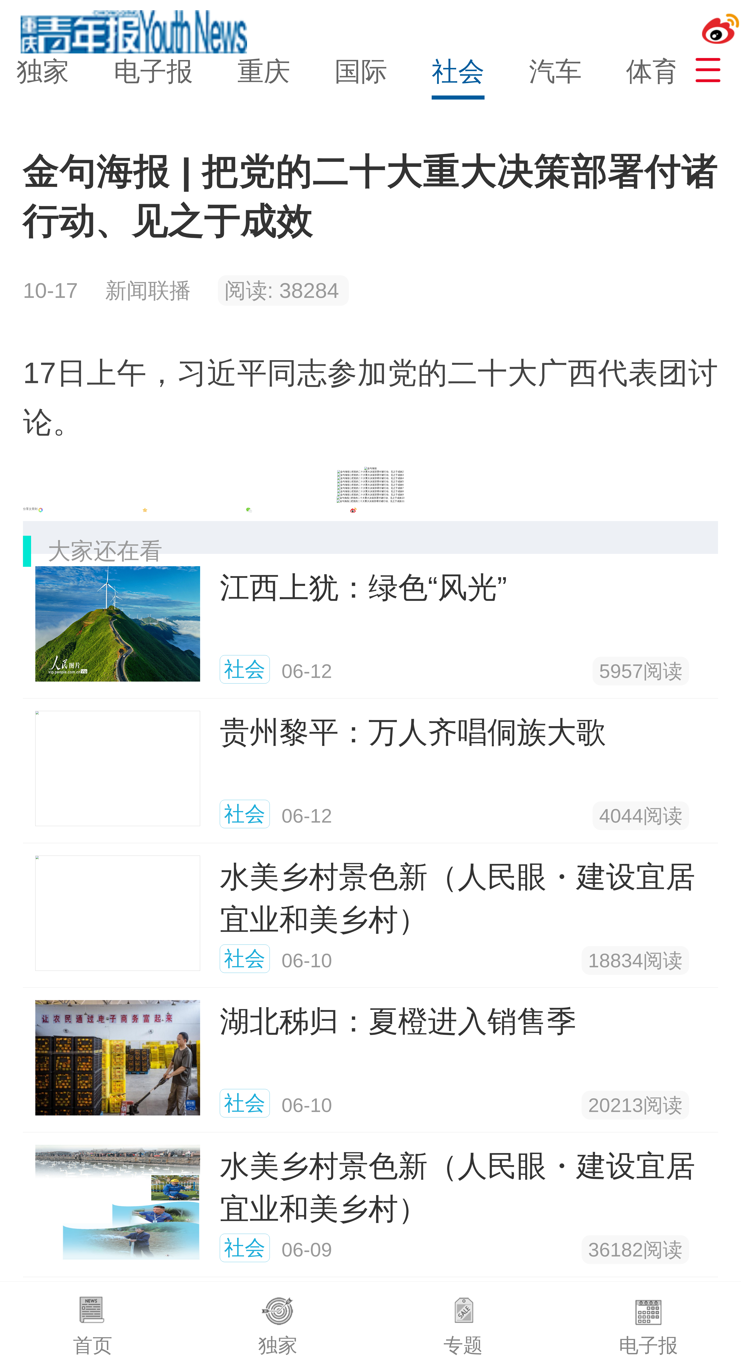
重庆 (263, 71)
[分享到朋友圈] (40, 510)
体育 (652, 71)
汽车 (555, 71)
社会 (458, 71)
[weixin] (249, 510)
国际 (360, 71)
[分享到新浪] (353, 510)
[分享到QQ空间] (145, 510)
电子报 (153, 71)
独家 (42, 71)
